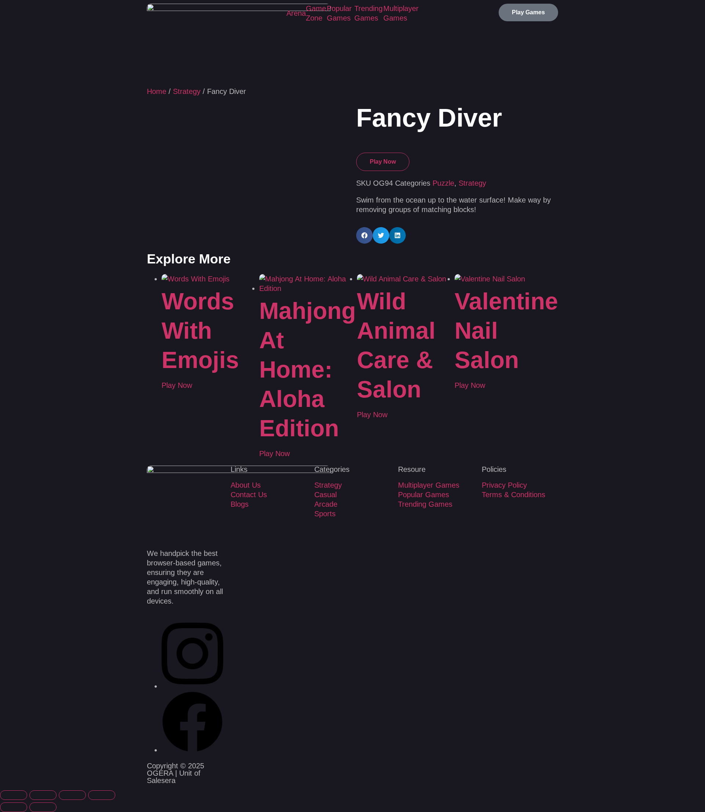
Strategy (186, 91)
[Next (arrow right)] (43, 807)
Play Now (383, 162)
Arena (296, 13)
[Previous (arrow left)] (13, 807)
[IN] (192, 686)
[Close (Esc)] (101, 795)
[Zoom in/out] (13, 795)
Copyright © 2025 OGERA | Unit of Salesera (175, 773)
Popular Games (339, 13)
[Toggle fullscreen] (43, 795)
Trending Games (368, 13)
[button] (364, 235)
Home (156, 91)
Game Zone (316, 13)
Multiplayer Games (401, 13)
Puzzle (443, 183)
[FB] (192, 750)
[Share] (72, 795)
